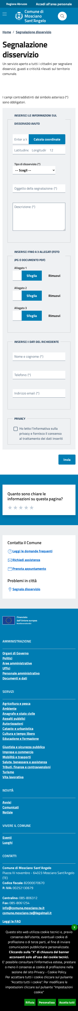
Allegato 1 (20, 268)
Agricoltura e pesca (16, 703)
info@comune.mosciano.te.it (23, 907)
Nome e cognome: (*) (28, 356)
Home (6, 31)
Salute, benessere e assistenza (24, 761)
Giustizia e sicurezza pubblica (23, 746)
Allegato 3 (20, 308)
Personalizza (47, 1002)
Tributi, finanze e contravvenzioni (26, 766)
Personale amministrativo (21, 673)
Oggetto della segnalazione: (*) (35, 188)
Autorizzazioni (12, 723)
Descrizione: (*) (24, 206)
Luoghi (7, 842)
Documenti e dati (14, 678)
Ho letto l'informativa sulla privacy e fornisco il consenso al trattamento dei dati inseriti (41, 433)
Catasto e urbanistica (17, 728)
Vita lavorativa (13, 776)
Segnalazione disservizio (33, 31)
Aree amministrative (17, 663)
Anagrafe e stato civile (18, 713)
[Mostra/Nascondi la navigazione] (4, 13)
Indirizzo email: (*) (26, 393)
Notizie (7, 812)
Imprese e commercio (17, 751)
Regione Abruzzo (16, 4)
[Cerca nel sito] (62, 16)
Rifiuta (30, 1002)
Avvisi (6, 802)
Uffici (6, 668)
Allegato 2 (20, 288)
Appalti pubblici (13, 718)
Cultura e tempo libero (18, 733)
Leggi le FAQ (11, 921)
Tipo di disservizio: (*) (27, 164)
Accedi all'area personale (54, 3)
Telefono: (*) (22, 374)
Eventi (7, 837)
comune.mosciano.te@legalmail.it (27, 912)
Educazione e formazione (20, 738)
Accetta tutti (67, 1002)
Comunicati (10, 807)
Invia (67, 459)
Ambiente (9, 708)
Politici (7, 658)
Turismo (8, 771)
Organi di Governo (15, 653)
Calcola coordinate (47, 139)
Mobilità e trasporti (16, 756)
